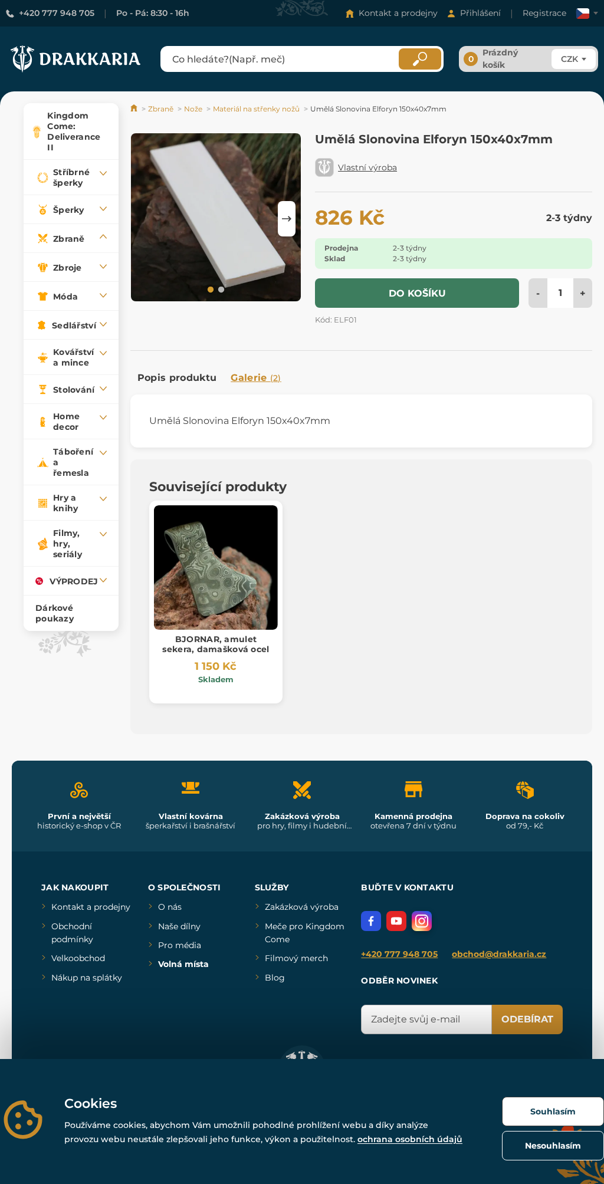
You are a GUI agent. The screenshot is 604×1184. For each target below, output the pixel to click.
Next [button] (287, 218)
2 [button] (220, 289)
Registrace (544, 13)
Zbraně (160, 108)
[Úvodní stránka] (134, 108)
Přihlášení (480, 13)
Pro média (179, 945)
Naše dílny (179, 926)
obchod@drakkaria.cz (499, 954)
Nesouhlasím (553, 1145)
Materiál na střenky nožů (256, 108)
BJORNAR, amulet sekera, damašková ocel (215, 644)
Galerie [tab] (256, 377)
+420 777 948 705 (56, 13)
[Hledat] (420, 59)
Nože (193, 108)
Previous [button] (145, 218)
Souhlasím (553, 1111)
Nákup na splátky (86, 977)
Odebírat (527, 1019)
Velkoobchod (78, 958)
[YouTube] (396, 921)
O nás (170, 907)
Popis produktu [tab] (176, 377)
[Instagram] (422, 921)
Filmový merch (296, 958)
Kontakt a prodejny (398, 13)
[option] (216, 218)
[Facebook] (371, 921)
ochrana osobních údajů (409, 1139)
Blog (275, 977)
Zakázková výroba (302, 907)
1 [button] (209, 289)
